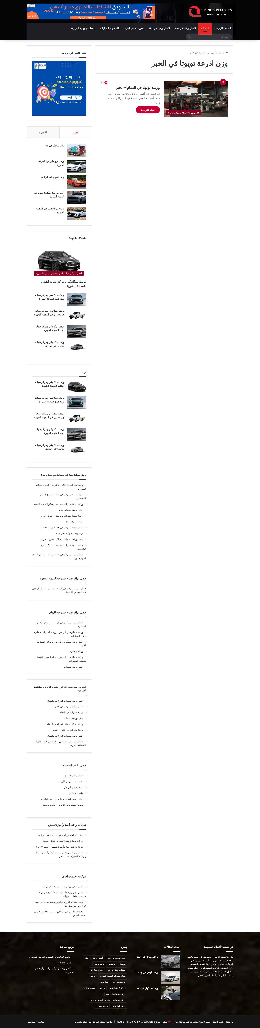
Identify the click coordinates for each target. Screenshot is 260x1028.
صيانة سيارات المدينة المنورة (112, 976)
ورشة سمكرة (76, 651)
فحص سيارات (119, 982)
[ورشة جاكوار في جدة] (170, 993)
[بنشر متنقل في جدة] (76, 150)
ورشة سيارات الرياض (115, 994)
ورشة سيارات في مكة (72, 485)
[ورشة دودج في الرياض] (76, 182)
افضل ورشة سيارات (73, 539)
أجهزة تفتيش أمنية (134, 28)
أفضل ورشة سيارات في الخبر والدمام (65, 700)
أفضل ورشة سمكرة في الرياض (67, 622)
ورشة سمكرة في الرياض (70, 632)
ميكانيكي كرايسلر (117, 988)
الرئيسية (221, 52)
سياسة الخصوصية (36, 1021)
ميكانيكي (104, 982)
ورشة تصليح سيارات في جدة (69, 494)
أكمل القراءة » (147, 109)
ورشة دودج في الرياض (52, 176)
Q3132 (179, 1021)
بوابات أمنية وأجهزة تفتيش (70, 840)
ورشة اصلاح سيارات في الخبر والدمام (65, 724)
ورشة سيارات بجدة (74, 521)
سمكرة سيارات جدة (116, 970)
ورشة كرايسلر (119, 1006)
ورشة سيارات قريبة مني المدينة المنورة (108, 1000)
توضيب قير (99, 963)
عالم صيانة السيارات (110, 28)
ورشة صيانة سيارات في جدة (69, 504)
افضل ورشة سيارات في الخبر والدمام (65, 735)
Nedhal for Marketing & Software (135, 1021)
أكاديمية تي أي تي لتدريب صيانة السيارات (63, 886)
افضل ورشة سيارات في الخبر (69, 706)
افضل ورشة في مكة (159, 28)
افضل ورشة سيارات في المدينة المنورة (67, 588)
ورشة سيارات (89, 988)
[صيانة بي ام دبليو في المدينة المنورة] (76, 213)
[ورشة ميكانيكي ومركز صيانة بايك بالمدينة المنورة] (76, 331)
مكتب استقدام (76, 793)
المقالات (205, 28)
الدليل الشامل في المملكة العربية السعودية (50, 956)
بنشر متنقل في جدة (54, 145)
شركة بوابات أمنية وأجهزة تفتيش (66, 846)
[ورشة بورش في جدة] (170, 961)
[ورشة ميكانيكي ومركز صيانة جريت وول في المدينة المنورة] (76, 315)
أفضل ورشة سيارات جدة (71, 510)
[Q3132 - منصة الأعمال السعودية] (210, 11)
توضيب (112, 963)
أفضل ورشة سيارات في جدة (69, 527)
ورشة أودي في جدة (148, 972)
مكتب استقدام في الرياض (70, 781)
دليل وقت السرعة (62, 962)
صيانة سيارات (97, 970)
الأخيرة (43, 132)
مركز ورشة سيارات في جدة (69, 533)
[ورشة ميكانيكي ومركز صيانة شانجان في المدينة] (76, 347)
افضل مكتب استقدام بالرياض (68, 798)
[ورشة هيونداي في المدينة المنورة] (76, 166)
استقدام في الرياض (73, 787)
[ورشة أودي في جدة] (170, 977)
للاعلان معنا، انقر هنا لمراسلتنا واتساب (93, 1021)
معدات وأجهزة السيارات (82, 28)
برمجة (122, 963)
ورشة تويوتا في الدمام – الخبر (138, 87)
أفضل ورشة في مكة (94, 957)
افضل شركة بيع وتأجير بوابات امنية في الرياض (60, 835)
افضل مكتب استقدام (73, 775)
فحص (92, 976)
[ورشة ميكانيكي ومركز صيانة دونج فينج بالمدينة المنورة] (76, 299)
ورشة (102, 988)
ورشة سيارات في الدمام (71, 712)
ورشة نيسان (102, 1006)
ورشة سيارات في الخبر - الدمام (67, 729)
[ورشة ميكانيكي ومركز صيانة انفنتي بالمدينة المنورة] (76, 387)
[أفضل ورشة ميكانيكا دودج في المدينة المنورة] (76, 197)
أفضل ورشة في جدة (185, 28)
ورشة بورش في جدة (147, 956)
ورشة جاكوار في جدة (147, 988)
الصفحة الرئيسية (222, 28)
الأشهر (75, 132)
